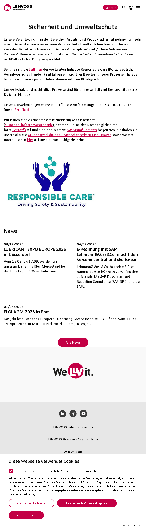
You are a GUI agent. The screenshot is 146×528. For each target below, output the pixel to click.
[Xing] (73, 413)
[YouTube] (83, 413)
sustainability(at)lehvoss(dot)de (29, 125)
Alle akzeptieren (26, 515)
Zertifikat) (22, 110)
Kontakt (110, 7)
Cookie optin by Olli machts (130, 526)
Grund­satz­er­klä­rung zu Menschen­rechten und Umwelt (69, 135)
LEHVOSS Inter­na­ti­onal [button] (71, 427)
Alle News (73, 342)
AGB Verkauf (73, 451)
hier (30, 140)
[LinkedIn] (62, 413)
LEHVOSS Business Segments (71, 439)
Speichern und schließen (31, 503)
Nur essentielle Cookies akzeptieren (87, 503)
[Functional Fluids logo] (18, 7)
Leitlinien (35, 69)
